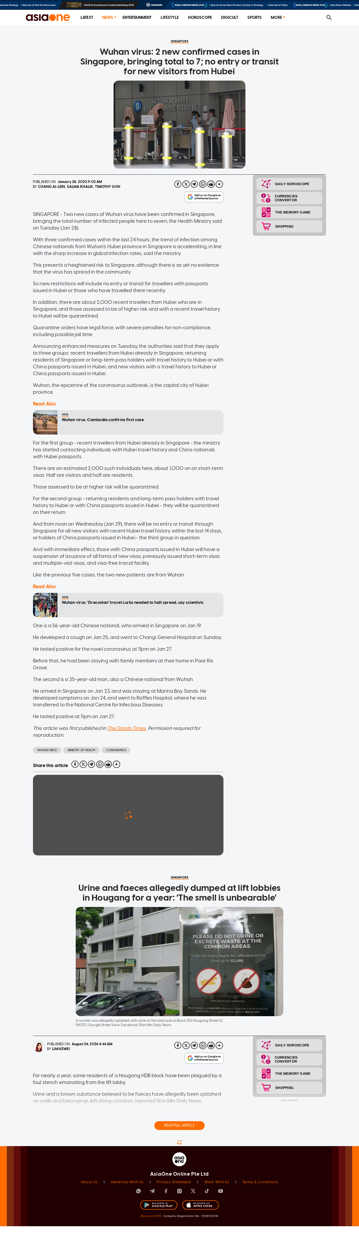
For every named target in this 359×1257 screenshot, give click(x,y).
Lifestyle (170, 17)
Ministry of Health (81, 750)
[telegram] (194, 184)
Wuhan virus (47, 750)
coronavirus (116, 750)
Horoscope (200, 17)
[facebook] (178, 184)
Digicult (229, 17)
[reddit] (211, 184)
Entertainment (137, 17)
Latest (87, 17)
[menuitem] (87, 18)
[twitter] (186, 184)
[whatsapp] (203, 184)
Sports (254, 17)
